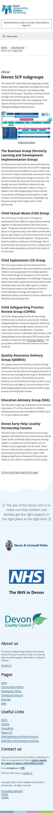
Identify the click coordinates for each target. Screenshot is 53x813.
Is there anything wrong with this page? (19, 472)
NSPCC (4, 720)
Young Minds (7, 728)
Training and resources (12, 695)
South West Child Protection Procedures (20, 740)
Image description (26, 142)
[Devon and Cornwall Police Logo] (26, 545)
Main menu (12, 36)
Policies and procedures (12, 687)
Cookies (5, 797)
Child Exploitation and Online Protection (19, 736)
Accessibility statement (12, 791)
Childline (5, 724)
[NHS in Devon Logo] (26, 582)
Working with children (11, 691)
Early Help (6, 699)
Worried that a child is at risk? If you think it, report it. (26, 24)
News (3, 703)
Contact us (6, 665)
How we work (17, 47)
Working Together (35, 340)
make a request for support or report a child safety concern (24, 761)
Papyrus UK (6, 732)
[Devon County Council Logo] (26, 621)
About (4, 47)
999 (22, 768)
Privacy (4, 794)
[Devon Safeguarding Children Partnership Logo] (15, 13)
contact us (27, 773)
